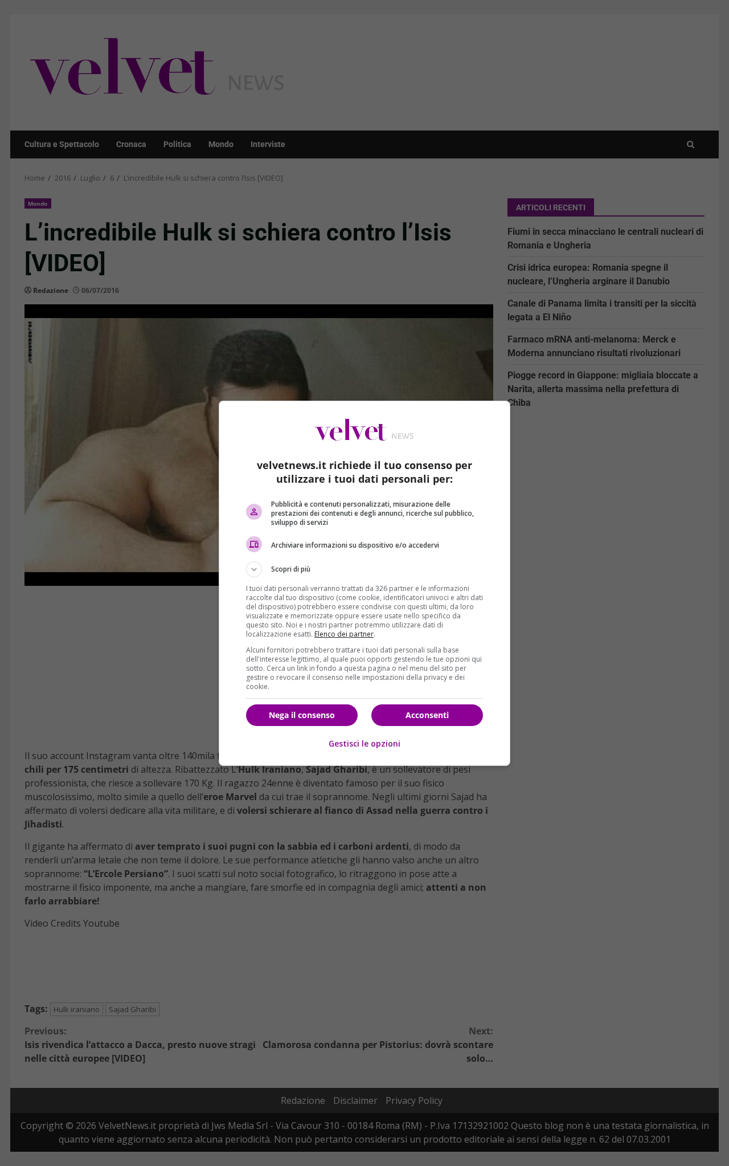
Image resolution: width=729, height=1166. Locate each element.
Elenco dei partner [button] (344, 634)
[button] (364, 569)
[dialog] (364, 583)
